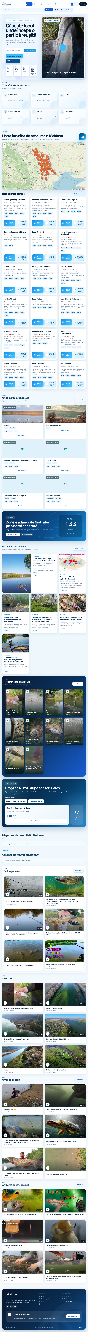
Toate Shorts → (77, 683)
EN (77, 4)
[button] (55, 173)
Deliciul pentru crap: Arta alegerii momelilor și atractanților (12, 619)
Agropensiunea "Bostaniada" (67, 332)
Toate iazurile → (79, 194)
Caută (47, 9)
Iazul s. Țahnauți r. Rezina (14, 200)
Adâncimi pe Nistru (46, 1299)
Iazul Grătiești (38, 232)
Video (42, 1301)
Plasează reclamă (69, 1304)
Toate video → (78, 870)
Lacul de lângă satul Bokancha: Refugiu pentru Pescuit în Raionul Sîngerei (13, 660)
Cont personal (68, 1299)
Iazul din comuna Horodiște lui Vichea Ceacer (20, 460)
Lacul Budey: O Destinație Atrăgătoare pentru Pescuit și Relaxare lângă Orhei (42, 619)
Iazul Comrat (8, 425)
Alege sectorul (10, 798)
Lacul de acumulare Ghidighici (69, 233)
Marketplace (67, 1296)
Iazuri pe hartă (27, 534)
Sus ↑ (80, 1327)
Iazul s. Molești (10, 299)
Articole (43, 1304)
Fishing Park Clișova (69, 200)
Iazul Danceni (9, 267)
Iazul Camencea (10, 364)
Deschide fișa (22, 435)
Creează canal (68, 1301)
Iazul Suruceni (66, 267)
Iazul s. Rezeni (38, 364)
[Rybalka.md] (9, 4)
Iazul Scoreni (66, 364)
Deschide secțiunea (36, 801)
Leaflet (74, 189)
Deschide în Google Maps (23, 223)
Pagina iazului (11, 223)
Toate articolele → (79, 548)
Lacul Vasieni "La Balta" (42, 331)
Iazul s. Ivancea (10, 331)
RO (72, 4)
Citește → (37, 575)
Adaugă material (72, 1316)
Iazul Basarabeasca (53, 496)
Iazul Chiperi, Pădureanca (71, 299)
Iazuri (42, 1296)
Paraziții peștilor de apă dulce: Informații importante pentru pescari (70, 579)
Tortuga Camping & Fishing (15, 232)
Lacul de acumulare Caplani (43, 200)
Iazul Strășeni (37, 299)
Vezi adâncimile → (13, 534)
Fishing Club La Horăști (41, 267)
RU (74, 4)
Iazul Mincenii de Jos (53, 425)
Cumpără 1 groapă (37, 821)
